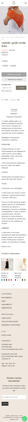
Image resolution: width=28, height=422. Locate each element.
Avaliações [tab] (14, 113)
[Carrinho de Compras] (25, 3)
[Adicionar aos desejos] (11, 261)
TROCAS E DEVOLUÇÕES (10, 321)
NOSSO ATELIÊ (6, 335)
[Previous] (3, 268)
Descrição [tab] (14, 109)
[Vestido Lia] (7, 264)
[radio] (5, 66)
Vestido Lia (4, 273)
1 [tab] (13, 284)
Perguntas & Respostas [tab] (14, 117)
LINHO (4, 301)
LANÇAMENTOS (7, 304)
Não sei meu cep (6, 91)
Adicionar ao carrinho (14, 74)
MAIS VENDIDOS (7, 297)
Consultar (21, 87)
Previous (3, 20)
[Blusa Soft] (21, 264)
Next (24, 20)
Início (3, 37)
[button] (24, 418)
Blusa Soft (18, 273)
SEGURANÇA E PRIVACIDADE (11, 325)
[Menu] (2, 3)
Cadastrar (5, 403)
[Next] (25, 268)
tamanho (5, 61)
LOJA (7, 37)
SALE (11, 37)
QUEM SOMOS (6, 318)
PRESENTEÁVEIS (7, 308)
